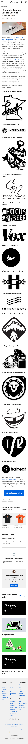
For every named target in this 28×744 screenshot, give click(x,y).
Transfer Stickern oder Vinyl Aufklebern (13, 38)
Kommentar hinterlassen (8, 538)
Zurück (5, 6)
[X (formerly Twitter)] (13, 719)
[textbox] (14, 266)
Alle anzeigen (24, 508)
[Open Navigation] (2, 2)
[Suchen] (21, 2)
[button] (14, 493)
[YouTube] (18, 719)
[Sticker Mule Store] (10, 719)
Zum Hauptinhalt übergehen (1, 1)
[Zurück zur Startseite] (11, 2)
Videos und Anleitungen (15, 59)
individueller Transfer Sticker (9, 479)
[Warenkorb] (26, 2)
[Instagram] (15, 719)
